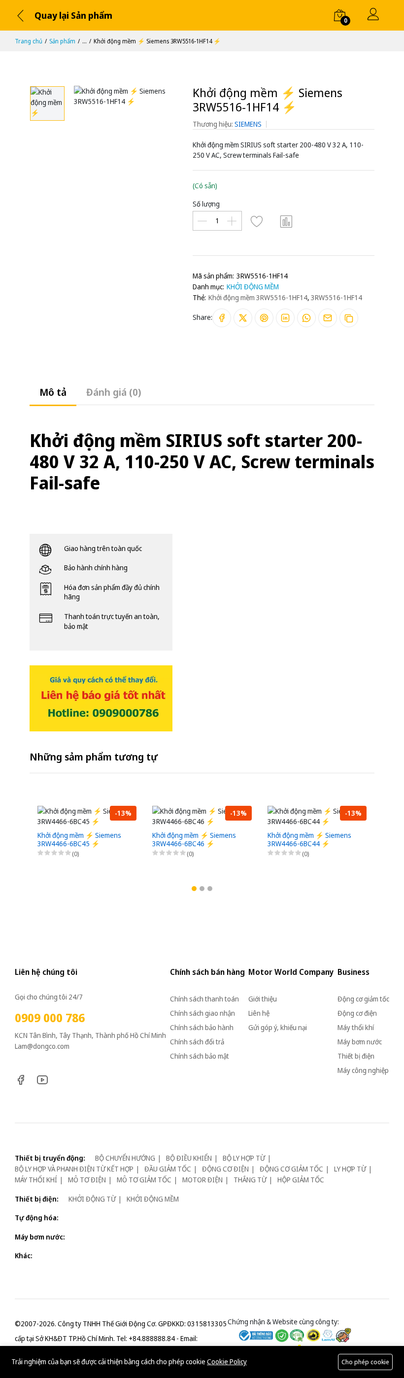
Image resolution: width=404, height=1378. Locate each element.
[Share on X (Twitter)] (243, 318)
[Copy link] (349, 318)
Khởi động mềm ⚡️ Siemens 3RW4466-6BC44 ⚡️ (309, 839)
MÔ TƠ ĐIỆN (87, 1179)
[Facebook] (21, 1078)
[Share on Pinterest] (264, 318)
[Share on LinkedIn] (285, 318)
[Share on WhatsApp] (306, 318)
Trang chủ (28, 41)
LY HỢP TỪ (350, 1168)
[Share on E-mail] (328, 318)
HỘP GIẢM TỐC (300, 1179)
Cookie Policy (227, 1361)
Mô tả (53, 392)
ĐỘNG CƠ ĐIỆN (225, 1168)
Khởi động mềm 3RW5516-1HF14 (257, 297)
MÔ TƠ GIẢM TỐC (144, 1179)
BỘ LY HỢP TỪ (244, 1158)
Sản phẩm (62, 41)
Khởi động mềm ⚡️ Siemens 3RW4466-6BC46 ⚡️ (194, 839)
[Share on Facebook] (222, 318)
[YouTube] (42, 1078)
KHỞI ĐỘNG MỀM (253, 286)
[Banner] (101, 697)
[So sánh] (286, 221)
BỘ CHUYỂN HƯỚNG (125, 1158)
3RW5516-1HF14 (336, 297)
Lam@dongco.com (42, 1046)
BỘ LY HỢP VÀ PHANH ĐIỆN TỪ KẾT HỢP (74, 1168)
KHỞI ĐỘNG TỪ (92, 1199)
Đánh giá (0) (113, 392)
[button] (194, 888)
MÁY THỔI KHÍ (36, 1179)
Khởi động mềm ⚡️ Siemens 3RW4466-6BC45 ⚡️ (79, 839)
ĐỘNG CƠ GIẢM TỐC (291, 1168)
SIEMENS (248, 124)
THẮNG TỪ (250, 1179)
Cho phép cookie (365, 1361)
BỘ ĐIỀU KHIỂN (189, 1158)
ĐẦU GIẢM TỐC (167, 1168)
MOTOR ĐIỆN (202, 1179)
